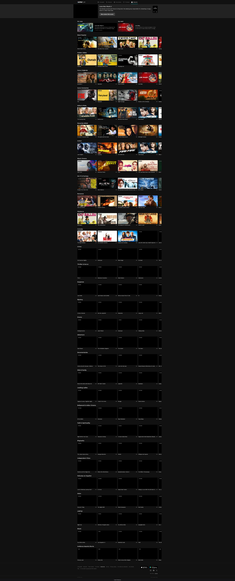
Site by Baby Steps (154, 577)
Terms (107, 566)
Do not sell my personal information (88, 568)
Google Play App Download (153, 567)
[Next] (157, 41)
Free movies (118, 2)
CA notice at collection (123, 566)
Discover (110, 2)
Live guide (102, 2)
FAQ (78, 568)
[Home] (81, 2)
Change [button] (156, 573)
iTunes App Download (144, 567)
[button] (107, 14)
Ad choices (131, 566)
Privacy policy (113, 566)
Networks (135, 2)
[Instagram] (151, 570)
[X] (157, 570)
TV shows (127, 2)
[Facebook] (154, 570)
